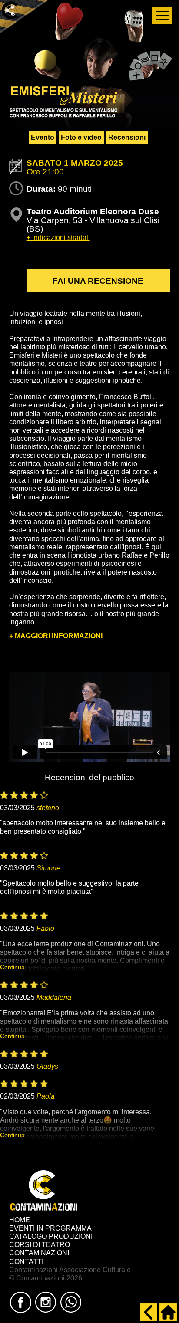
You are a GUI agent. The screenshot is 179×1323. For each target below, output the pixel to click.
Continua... (15, 967)
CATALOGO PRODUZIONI (51, 1236)
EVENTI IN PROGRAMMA (50, 1228)
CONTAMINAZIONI (39, 1253)
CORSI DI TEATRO (39, 1244)
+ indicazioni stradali (58, 237)
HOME (19, 1220)
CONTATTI (26, 1261)
